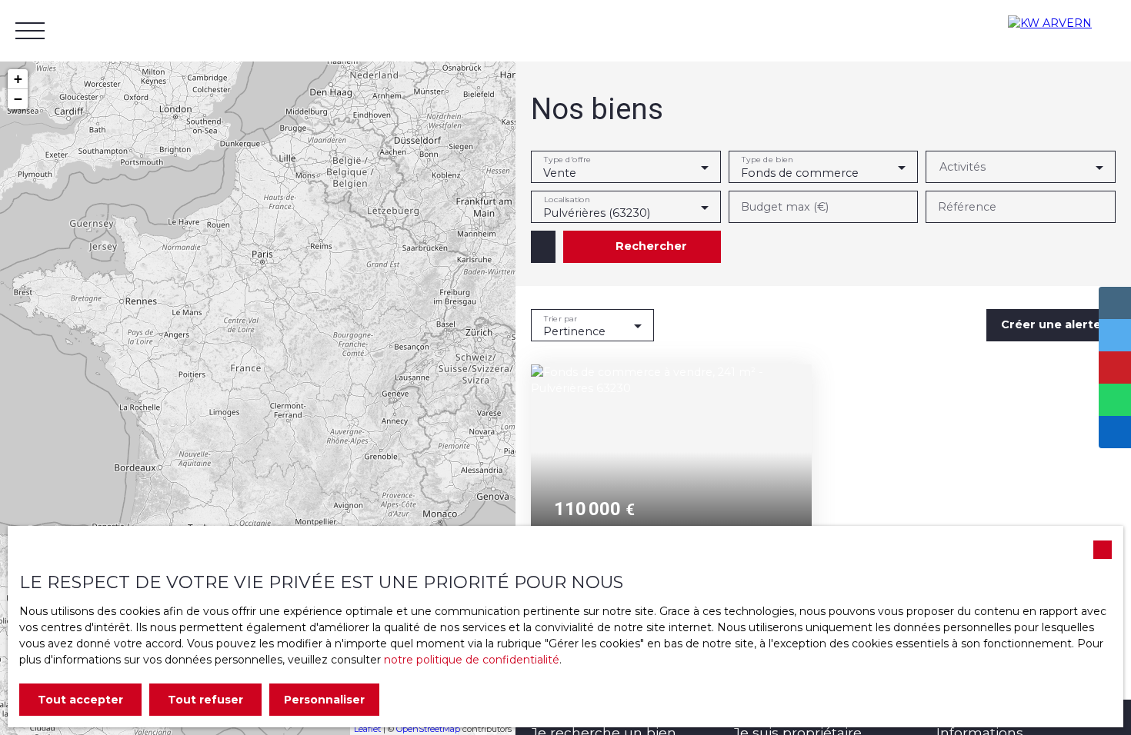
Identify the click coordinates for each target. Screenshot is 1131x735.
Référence (967, 207)
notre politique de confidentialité (471, 660)
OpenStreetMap (428, 728)
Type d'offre (568, 160)
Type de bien (766, 160)
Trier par (560, 318)
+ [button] (18, 79)
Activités (962, 167)
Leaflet (367, 728)
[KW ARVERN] (1062, 31)
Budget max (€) (785, 207)
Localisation (567, 200)
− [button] (18, 99)
